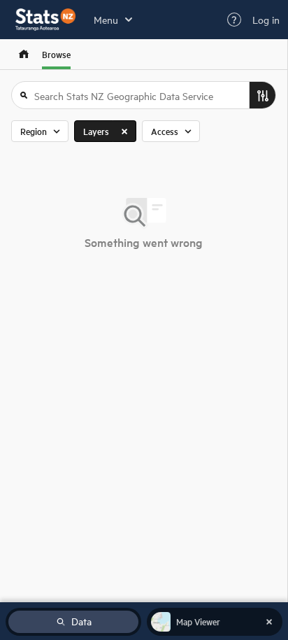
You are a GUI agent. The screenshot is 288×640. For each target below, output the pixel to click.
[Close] (124, 131)
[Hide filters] (262, 95)
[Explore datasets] (24, 54)
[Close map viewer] (269, 621)
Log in (266, 20)
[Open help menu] (234, 20)
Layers (96, 131)
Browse (56, 54)
